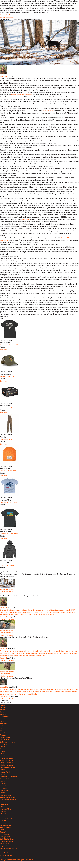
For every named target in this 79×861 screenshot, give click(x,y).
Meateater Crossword (7, 797)
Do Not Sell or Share (7, 839)
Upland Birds (4, 717)
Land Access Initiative (7, 767)
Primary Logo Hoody (7, 565)
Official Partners (5, 853)
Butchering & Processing (8, 777)
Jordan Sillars (4, 687)
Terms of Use (4, 844)
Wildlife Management (7, 17)
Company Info (4, 823)
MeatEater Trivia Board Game (9, 408)
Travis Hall (3, 76)
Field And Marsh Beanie (8, 471)
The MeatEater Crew (7, 825)
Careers (2, 830)
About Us (3, 820)
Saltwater (3, 726)
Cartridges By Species (7, 742)
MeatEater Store (5, 809)
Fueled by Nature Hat (7, 376)
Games (2, 793)
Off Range (3, 744)
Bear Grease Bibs (6, 439)
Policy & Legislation (6, 763)
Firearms (3, 735)
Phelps (2, 816)
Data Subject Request (7, 841)
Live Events (4, 804)
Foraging (3, 781)
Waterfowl (3, 714)
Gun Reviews (4, 740)
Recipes (3, 774)
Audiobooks (4, 790)
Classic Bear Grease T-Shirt (9, 534)
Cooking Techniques (7, 779)
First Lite (3, 811)
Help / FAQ (3, 846)
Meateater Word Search (8, 800)
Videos (2, 770)
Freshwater (4, 723)
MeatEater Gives (5, 827)
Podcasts (3, 786)
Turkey (2, 712)
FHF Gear (3, 814)
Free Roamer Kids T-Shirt (8, 502)
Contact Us (3, 832)
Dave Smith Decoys (6, 818)
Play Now (10, 619)
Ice (1, 730)
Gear (1, 749)
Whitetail (3, 710)
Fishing (2, 721)
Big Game (3, 707)
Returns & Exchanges (17, 860)
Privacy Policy (5, 837)
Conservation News (6, 15)
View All (2, 719)
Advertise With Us (6, 855)
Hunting (2, 705)
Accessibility (4, 834)
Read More (3, 619)
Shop (1, 807)
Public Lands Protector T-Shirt (10, 345)
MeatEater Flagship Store (8, 848)
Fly (1, 728)
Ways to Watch (5, 772)
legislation (25, 219)
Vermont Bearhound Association (21, 95)
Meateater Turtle (5, 795)
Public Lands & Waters (7, 760)
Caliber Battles (5, 737)
